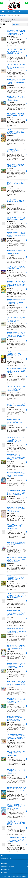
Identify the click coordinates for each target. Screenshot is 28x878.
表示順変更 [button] (16, 24)
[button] (1, 3)
